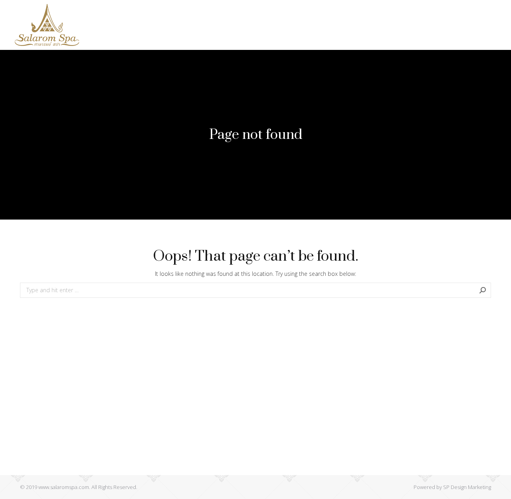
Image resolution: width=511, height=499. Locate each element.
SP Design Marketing (467, 487)
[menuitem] (107, 25)
